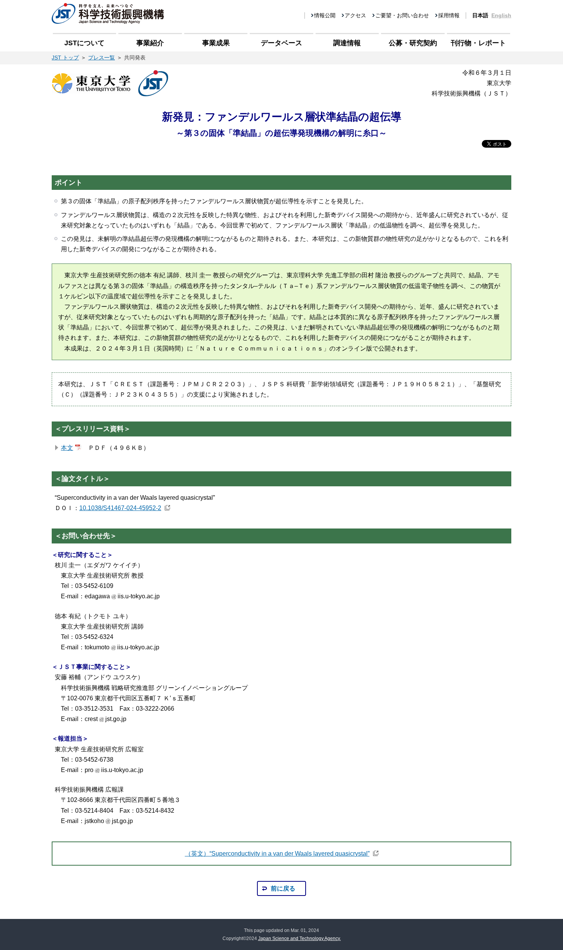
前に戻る (283, 888)
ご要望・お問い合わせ (402, 15)
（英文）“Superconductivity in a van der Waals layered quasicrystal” (277, 853)
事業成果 (216, 43)
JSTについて (84, 43)
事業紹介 (150, 43)
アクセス (355, 15)
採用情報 (449, 15)
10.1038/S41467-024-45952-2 (120, 508)
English (501, 15)
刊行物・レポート (478, 43)
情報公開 (325, 15)
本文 (67, 448)
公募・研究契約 (413, 43)
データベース (281, 43)
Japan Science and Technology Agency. (299, 938)
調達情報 (347, 43)
